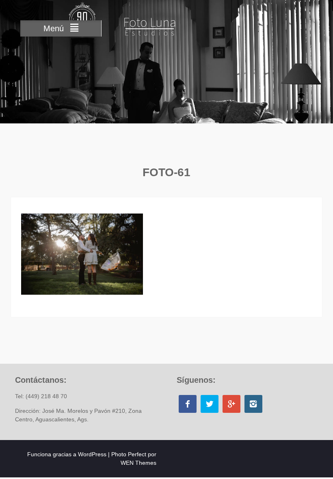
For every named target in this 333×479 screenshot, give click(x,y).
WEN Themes (138, 463)
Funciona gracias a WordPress (66, 454)
